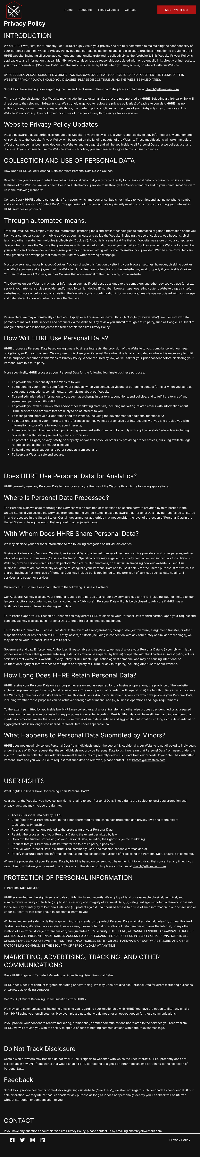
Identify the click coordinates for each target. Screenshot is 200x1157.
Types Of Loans (108, 10)
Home (68, 10)
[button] (176, 9)
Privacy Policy (179, 1140)
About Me (85, 10)
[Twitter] (22, 1140)
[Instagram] (32, 1140)
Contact (130, 10)
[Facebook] (12, 1140)
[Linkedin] (42, 1140)
